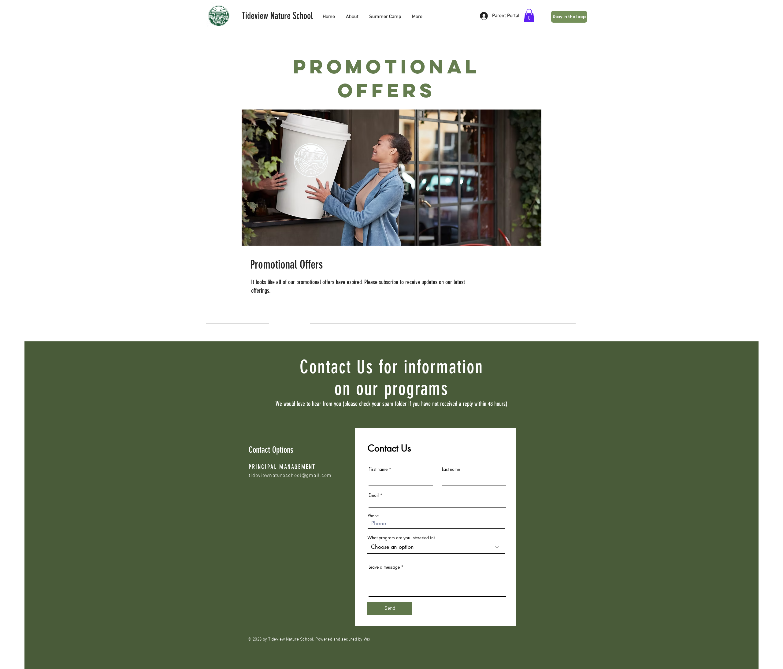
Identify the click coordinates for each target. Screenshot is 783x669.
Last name (451, 469)
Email (374, 495)
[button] (529, 15)
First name (378, 469)
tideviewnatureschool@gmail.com (290, 476)
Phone (373, 516)
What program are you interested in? (401, 538)
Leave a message (384, 567)
